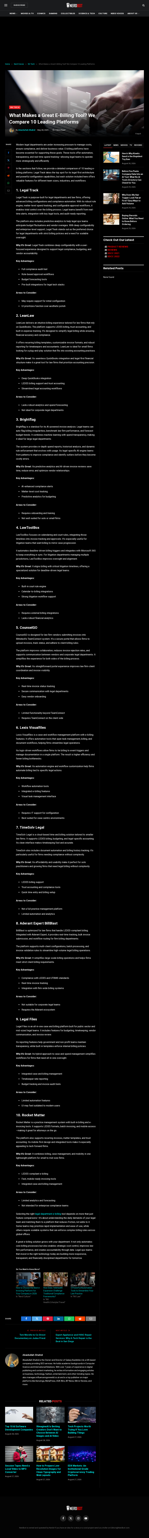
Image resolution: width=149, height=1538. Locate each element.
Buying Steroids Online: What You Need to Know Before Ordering (132, 219)
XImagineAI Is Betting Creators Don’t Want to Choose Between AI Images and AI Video (49, 1431)
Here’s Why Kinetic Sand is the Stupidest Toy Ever (132, 156)
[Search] (143, 5)
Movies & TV (27, 13)
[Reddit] (8, 175)
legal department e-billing (48, 1213)
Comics (41, 13)
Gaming (53, 13)
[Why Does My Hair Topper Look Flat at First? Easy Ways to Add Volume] (111, 198)
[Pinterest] (8, 167)
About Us (132, 13)
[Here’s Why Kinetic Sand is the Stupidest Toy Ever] (111, 157)
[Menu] (5, 5)
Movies (124, 145)
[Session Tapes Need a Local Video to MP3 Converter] (19, 1454)
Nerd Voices (117, 13)
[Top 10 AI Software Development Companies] (19, 1415)
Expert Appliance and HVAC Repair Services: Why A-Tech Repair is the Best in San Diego (74, 1338)
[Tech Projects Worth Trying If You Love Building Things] (82, 1415)
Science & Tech (87, 13)
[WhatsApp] (8, 183)
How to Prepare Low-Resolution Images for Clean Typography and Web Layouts (48, 1470)
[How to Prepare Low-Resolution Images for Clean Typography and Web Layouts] (50, 1454)
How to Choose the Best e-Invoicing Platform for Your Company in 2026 (28, 1291)
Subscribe (19, 5)
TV (131, 145)
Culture (102, 13)
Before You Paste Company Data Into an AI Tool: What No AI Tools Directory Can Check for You (132, 177)
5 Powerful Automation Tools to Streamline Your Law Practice (82, 1291)
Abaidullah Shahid (26, 130)
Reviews (138, 145)
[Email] (8, 190)
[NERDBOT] (74, 5)
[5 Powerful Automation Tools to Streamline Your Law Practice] (83, 1279)
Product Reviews (118, 246)
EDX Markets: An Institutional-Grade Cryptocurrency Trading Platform (81, 1470)
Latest (107, 145)
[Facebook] (8, 152)
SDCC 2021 (113, 253)
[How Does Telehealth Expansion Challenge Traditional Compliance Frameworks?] (55, 1279)
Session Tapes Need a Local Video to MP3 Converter (17, 1468)
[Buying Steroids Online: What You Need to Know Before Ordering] (111, 219)
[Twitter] (8, 160)
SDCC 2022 (113, 256)
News (12, 13)
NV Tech (14, 107)
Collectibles (68, 13)
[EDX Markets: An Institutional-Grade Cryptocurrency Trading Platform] (82, 1454)
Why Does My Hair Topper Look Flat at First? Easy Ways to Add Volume (131, 199)
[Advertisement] (74, 39)
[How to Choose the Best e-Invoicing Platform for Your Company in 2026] (28, 1279)
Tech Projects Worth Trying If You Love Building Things (79, 1429)
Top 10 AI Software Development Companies (19, 1428)
